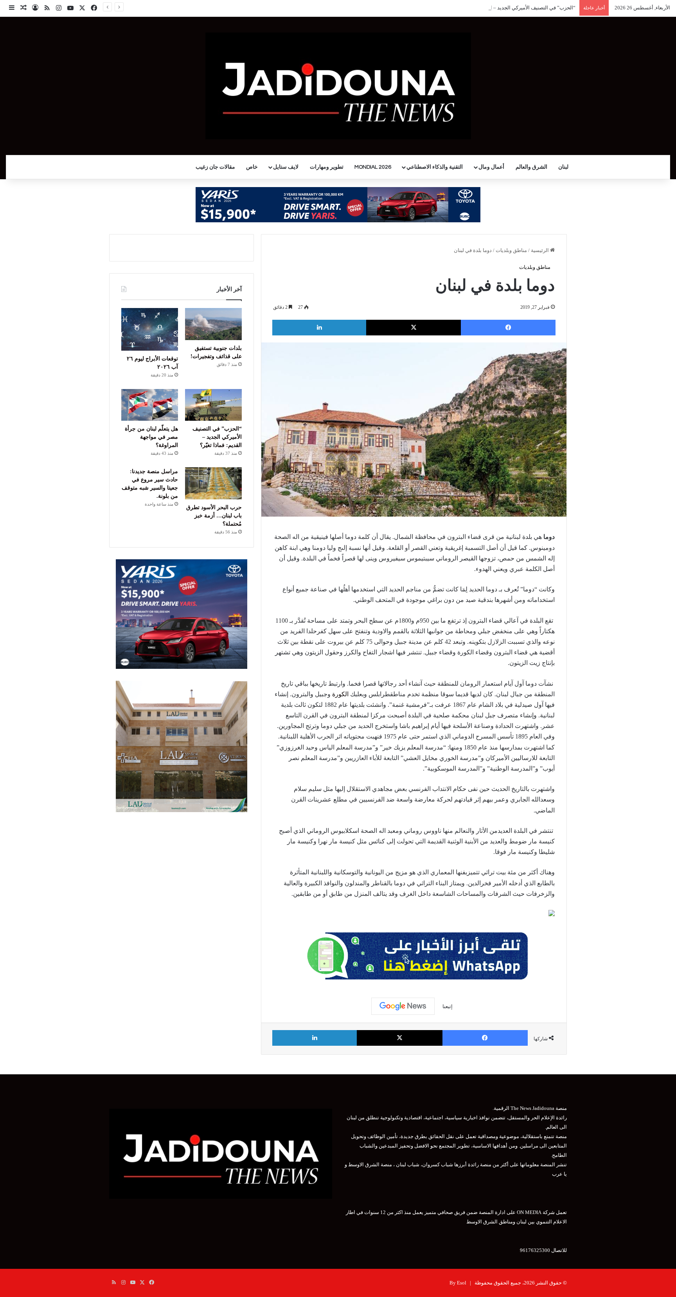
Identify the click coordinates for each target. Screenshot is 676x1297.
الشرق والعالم (531, 167)
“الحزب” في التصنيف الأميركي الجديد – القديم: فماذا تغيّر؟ (514, 8)
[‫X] (413, 327)
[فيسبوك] (508, 327)
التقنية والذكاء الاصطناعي (434, 167)
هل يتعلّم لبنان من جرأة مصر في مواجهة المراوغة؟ (151, 437)
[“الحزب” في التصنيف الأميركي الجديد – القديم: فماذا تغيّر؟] (213, 405)
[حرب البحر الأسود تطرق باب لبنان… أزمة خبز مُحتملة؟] (213, 483)
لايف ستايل (285, 167)
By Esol (457, 1283)
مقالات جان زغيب (215, 167)
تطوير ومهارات (326, 167)
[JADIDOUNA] (338, 85)
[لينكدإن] (319, 327)
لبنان (563, 167)
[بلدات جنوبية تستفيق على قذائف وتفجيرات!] (213, 324)
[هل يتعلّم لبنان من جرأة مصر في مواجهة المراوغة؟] (149, 405)
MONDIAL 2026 (372, 167)
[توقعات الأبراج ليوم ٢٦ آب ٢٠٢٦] (149, 329)
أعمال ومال (491, 167)
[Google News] (403, 1006)
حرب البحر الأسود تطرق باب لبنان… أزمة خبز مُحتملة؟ (214, 515)
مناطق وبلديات (511, 250)
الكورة (340, 694)
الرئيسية (540, 250)
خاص (252, 167)
